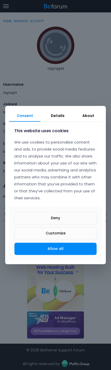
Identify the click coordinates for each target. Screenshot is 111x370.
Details (58, 115)
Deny (55, 218)
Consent (25, 115)
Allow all (55, 248)
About (88, 115)
